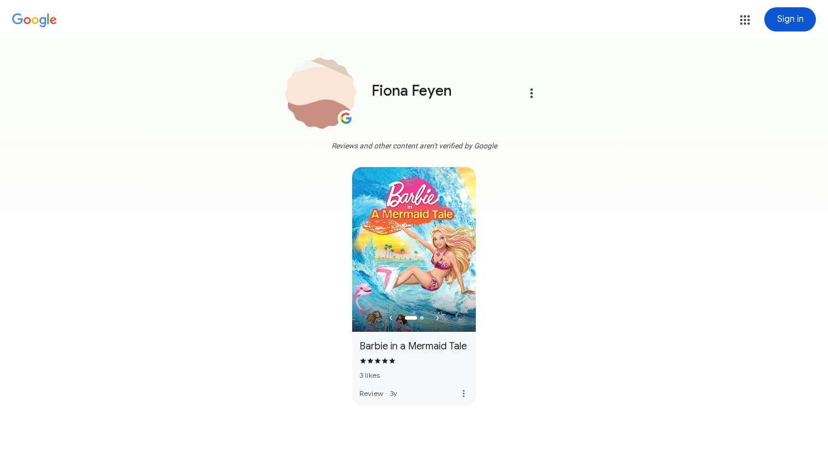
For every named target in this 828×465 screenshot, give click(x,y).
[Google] (34, 20)
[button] (745, 20)
